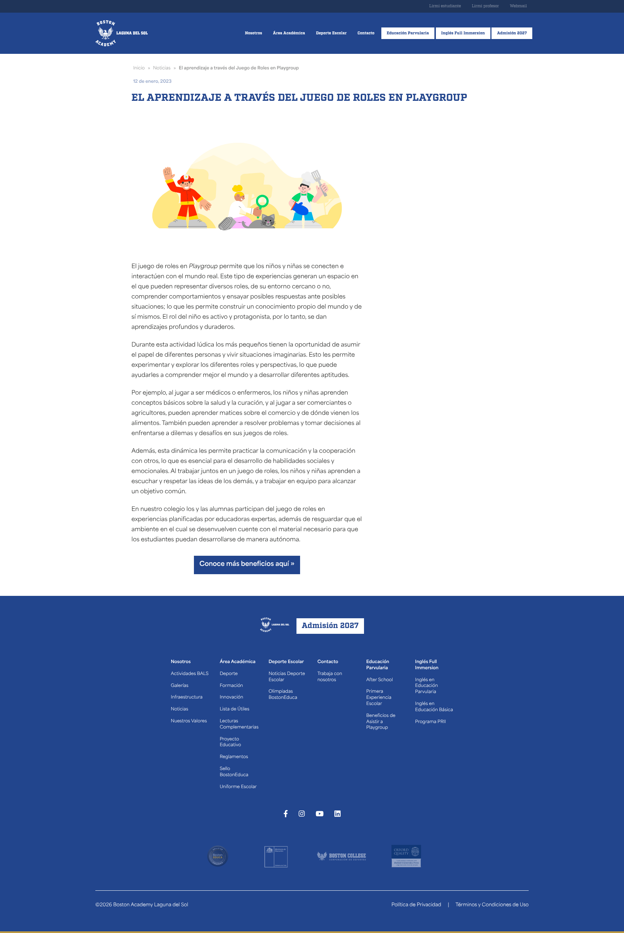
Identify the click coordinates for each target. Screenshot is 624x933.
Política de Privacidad (416, 905)
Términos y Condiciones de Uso (492, 905)
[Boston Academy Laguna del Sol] (121, 33)
